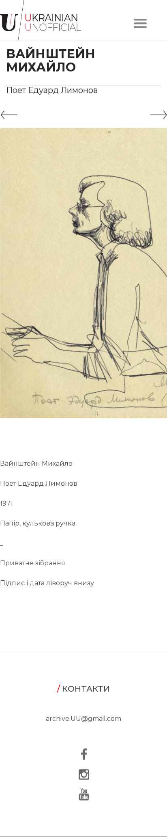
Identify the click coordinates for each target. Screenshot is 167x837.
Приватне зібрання (32, 563)
